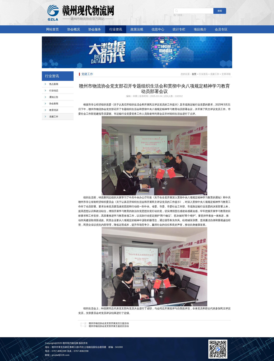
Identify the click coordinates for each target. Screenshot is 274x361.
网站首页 (52, 29)
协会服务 (94, 29)
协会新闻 (53, 103)
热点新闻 (53, 84)
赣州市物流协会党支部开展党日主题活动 (109, 323)
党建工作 (53, 116)
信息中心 (158, 29)
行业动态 (53, 90)
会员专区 (221, 29)
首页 (194, 74)
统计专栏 (179, 29)
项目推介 (200, 29)
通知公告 (53, 97)
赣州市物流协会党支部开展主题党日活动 (109, 326)
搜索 (220, 11)
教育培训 (53, 110)
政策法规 (136, 29)
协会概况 (73, 29)
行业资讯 (115, 29)
